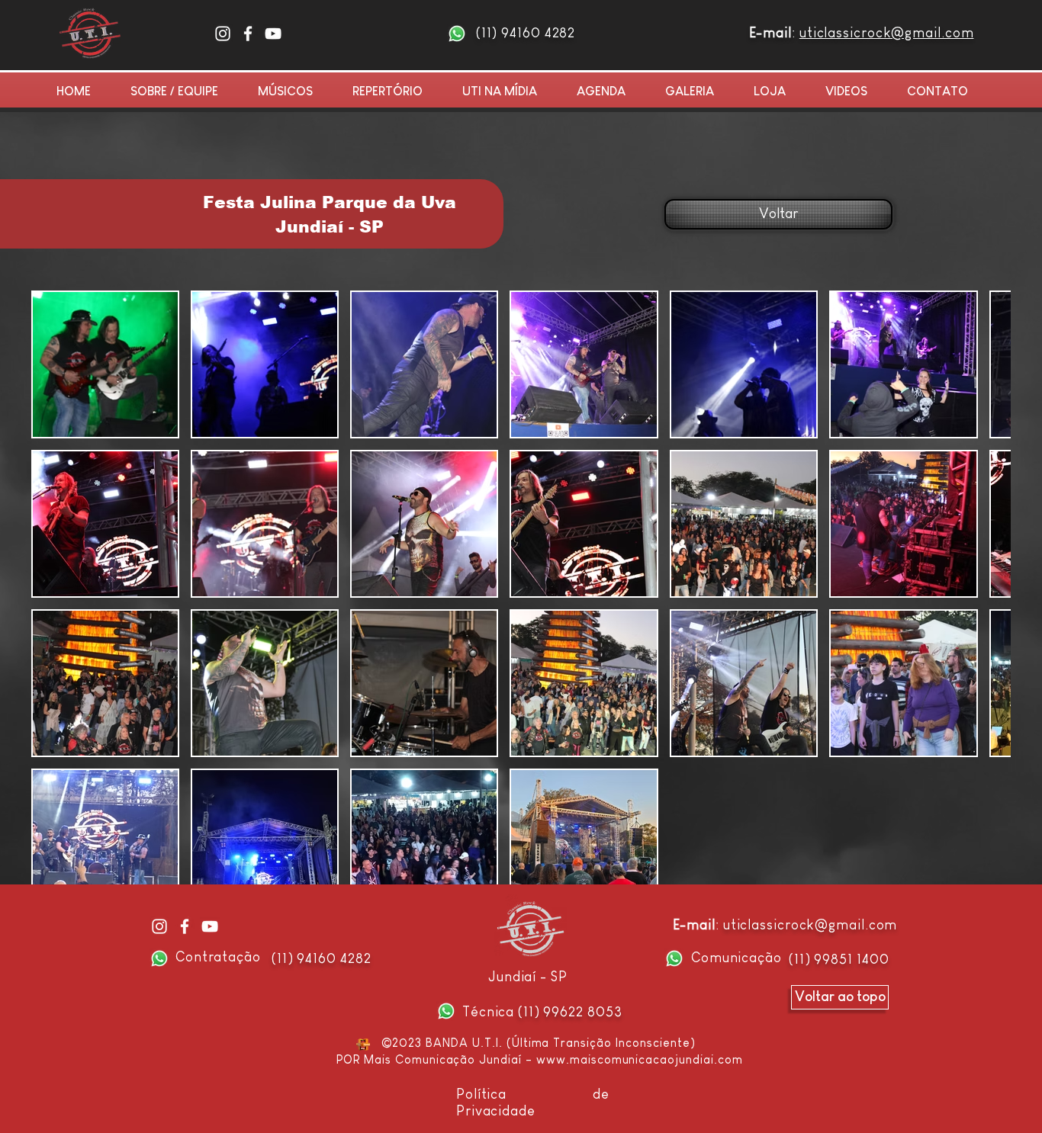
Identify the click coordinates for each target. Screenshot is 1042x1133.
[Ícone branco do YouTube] (273, 33)
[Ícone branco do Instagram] (223, 33)
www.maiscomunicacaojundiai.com (639, 1059)
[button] (698, 91)
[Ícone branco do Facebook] (248, 33)
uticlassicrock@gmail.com (886, 32)
